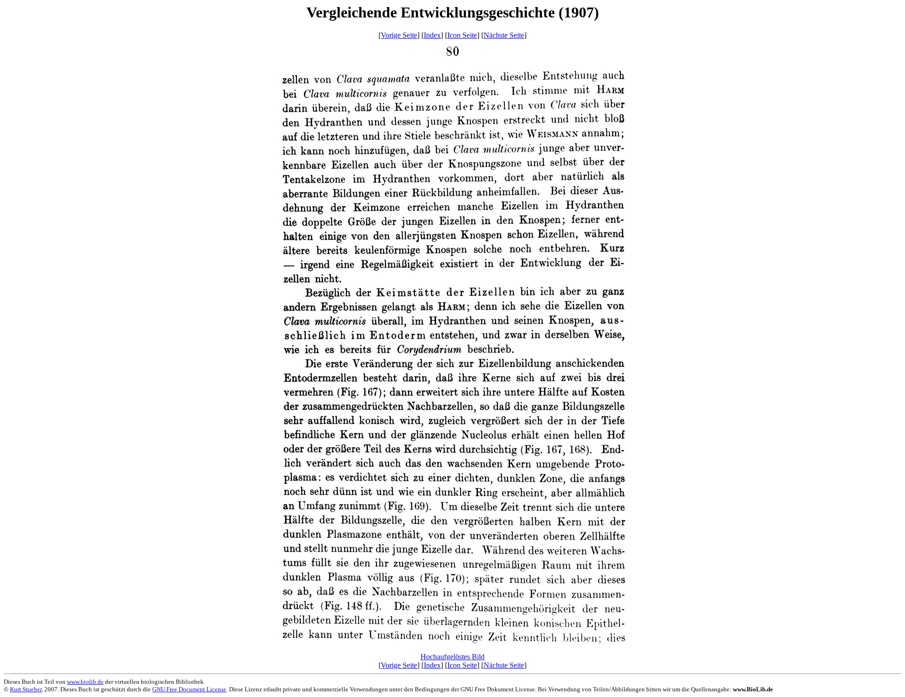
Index (432, 35)
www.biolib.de (85, 681)
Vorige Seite (399, 35)
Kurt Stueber (25, 689)
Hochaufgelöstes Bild (452, 657)
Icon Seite (462, 35)
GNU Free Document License (189, 689)
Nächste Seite (504, 35)
